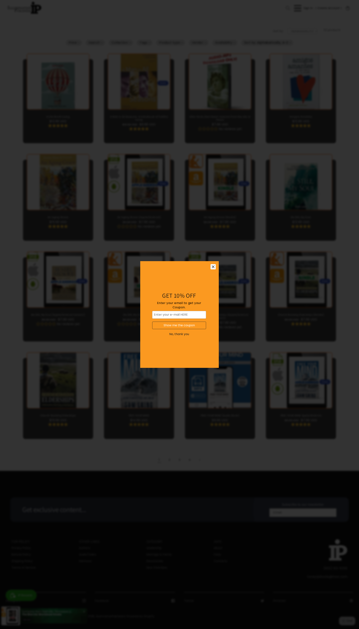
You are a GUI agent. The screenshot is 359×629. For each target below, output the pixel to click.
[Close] (213, 266)
